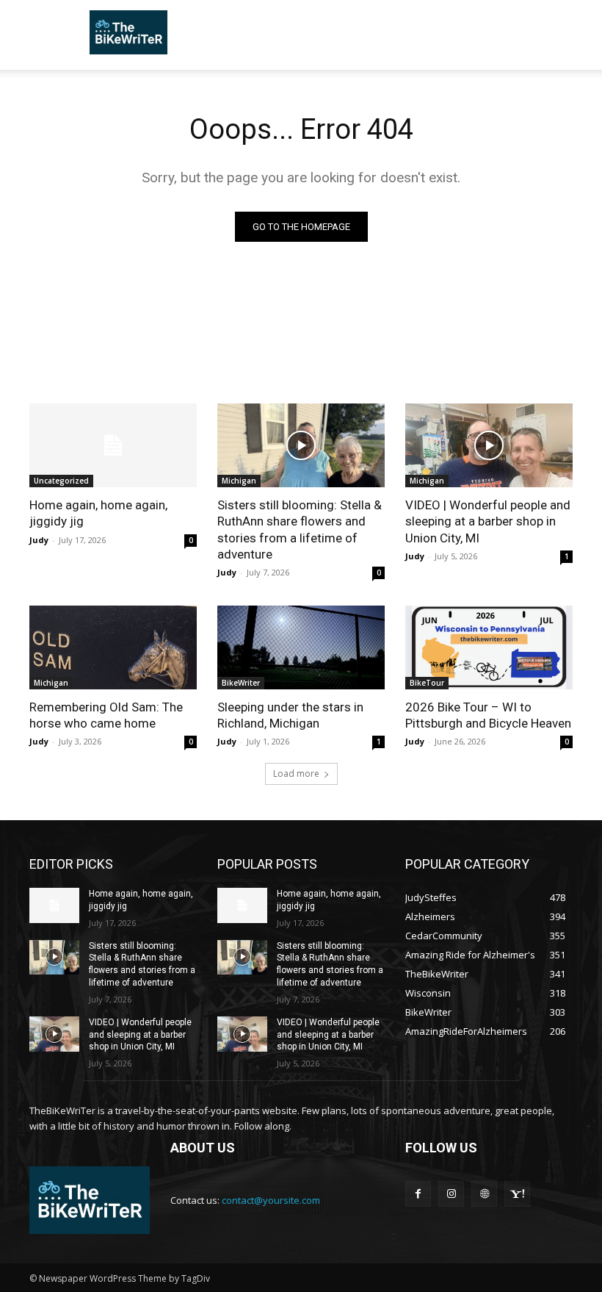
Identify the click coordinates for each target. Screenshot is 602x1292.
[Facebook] (418, 1194)
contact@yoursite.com (271, 1200)
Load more (296, 773)
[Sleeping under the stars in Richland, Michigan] (301, 647)
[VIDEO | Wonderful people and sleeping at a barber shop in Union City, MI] (489, 445)
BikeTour (427, 683)
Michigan (239, 480)
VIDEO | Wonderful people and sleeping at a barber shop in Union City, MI (487, 521)
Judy (38, 539)
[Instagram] (451, 1194)
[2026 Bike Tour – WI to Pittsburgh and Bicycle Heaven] (489, 647)
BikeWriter (241, 683)
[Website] (484, 1194)
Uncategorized (61, 480)
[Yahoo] (517, 1194)
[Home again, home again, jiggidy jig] (113, 445)
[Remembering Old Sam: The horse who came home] (113, 647)
